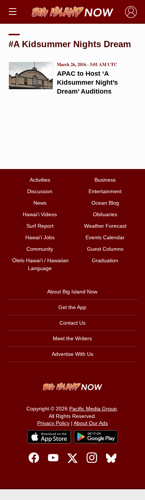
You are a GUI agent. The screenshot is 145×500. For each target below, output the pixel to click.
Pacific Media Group (93, 409)
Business (105, 180)
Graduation (105, 260)
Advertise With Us (72, 354)
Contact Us (72, 323)
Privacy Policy (53, 423)
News (39, 203)
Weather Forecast (105, 226)
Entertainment (105, 191)
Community (39, 249)
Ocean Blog (105, 203)
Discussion (39, 191)
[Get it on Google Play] (96, 437)
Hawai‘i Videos (40, 214)
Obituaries (105, 214)
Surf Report (40, 226)
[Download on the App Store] (49, 436)
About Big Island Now (72, 292)
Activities (40, 180)
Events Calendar (105, 237)
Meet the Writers (72, 338)
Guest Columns (105, 249)
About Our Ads (91, 423)
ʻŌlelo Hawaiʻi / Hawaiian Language (40, 264)
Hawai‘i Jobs (40, 237)
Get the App (72, 307)
